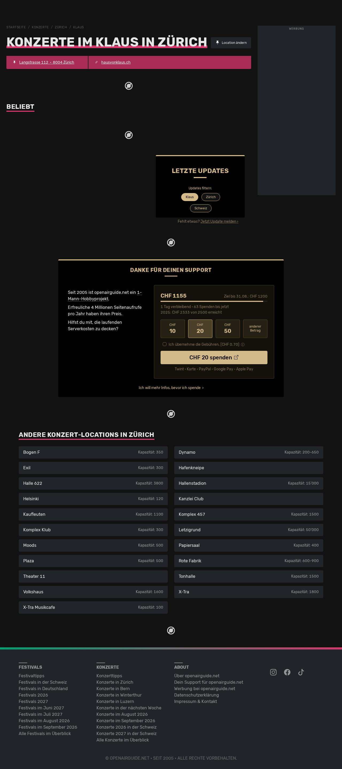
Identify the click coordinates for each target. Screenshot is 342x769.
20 (200, 328)
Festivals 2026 (33, 695)
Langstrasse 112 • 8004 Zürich (46, 62)
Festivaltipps (31, 675)
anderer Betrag (255, 328)
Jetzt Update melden (218, 221)
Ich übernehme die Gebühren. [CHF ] (204, 344)
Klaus (78, 27)
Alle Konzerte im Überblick (122, 740)
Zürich (61, 27)
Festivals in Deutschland (43, 688)
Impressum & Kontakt (195, 701)
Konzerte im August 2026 (122, 714)
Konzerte (40, 27)
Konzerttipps (109, 675)
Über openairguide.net (196, 675)
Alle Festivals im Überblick (45, 733)
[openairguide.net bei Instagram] (274, 672)
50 (227, 328)
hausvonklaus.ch (116, 62)
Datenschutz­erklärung (196, 695)
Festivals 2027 (33, 701)
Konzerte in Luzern (115, 701)
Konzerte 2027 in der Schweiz (126, 733)
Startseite (16, 27)
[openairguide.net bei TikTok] (301, 672)
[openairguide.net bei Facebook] (288, 672)
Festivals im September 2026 (48, 727)
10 (172, 328)
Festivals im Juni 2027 (41, 707)
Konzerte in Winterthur (119, 695)
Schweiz (201, 208)
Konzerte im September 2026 (125, 720)
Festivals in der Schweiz (43, 682)
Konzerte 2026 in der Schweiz (126, 727)
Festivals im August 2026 (44, 720)
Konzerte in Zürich (114, 682)
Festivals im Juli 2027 (41, 714)
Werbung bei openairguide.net (204, 688)
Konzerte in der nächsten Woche (128, 707)
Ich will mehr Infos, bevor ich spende (170, 388)
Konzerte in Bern (113, 688)
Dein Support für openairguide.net (208, 682)
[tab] (189, 197)
